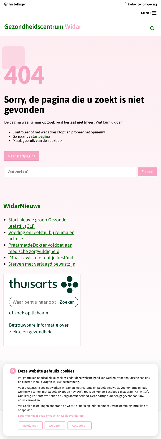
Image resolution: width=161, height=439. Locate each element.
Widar (42, 26)
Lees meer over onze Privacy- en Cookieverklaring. (51, 415)
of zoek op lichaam (28, 312)
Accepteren (79, 425)
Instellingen (30, 425)
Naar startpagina (22, 156)
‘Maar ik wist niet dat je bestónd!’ (41, 257)
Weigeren (55, 425)
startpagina (40, 136)
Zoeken (67, 302)
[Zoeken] (152, 28)
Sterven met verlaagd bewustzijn (41, 264)
